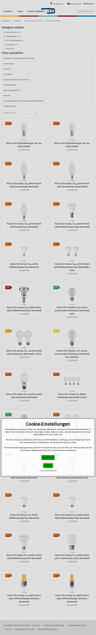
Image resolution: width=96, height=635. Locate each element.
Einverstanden (48, 457)
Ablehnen (48, 465)
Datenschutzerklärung (48, 471)
